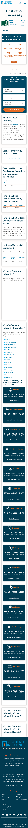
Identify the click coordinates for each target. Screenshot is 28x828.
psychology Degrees (14, 637)
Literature (8, 352)
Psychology (9, 370)
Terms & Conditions (21, 799)
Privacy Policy (20, 797)
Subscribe (4, 804)
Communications (10, 342)
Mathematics (9, 355)
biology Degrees (14, 598)
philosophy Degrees (14, 697)
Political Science (10, 347)
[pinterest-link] (21, 815)
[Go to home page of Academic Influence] (6, 2)
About (3, 794)
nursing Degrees (14, 400)
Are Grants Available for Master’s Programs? (15, 768)
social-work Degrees (14, 657)
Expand (14, 62)
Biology (7, 365)
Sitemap (4, 809)
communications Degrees (14, 420)
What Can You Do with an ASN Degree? (14, 774)
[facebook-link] (3, 815)
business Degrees (14, 677)
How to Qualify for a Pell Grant (11, 765)
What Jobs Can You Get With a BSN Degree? (15, 779)
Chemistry (8, 357)
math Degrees (14, 519)
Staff (3, 799)
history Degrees (14, 558)
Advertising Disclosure (8, 807)
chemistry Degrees (14, 538)
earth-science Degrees (14, 440)
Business (8, 375)
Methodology (5, 797)
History (7, 360)
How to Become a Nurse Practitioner (13, 781)
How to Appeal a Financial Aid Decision (13, 758)
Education (8, 362)
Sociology (8, 367)
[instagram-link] (17, 815)
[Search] (20, 3)
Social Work (9, 372)
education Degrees (14, 578)
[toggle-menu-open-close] (25, 3)
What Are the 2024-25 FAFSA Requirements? (15, 763)
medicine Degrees (14, 479)
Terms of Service (18, 826)
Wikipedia (14, 124)
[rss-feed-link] (24, 815)
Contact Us (19, 794)
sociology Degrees (14, 618)
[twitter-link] (10, 815)
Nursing (7, 339)
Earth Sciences (10, 344)
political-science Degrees (14, 459)
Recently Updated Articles (14, 785)
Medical (7, 349)
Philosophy (8, 377)
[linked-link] (6, 815)
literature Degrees (14, 499)
